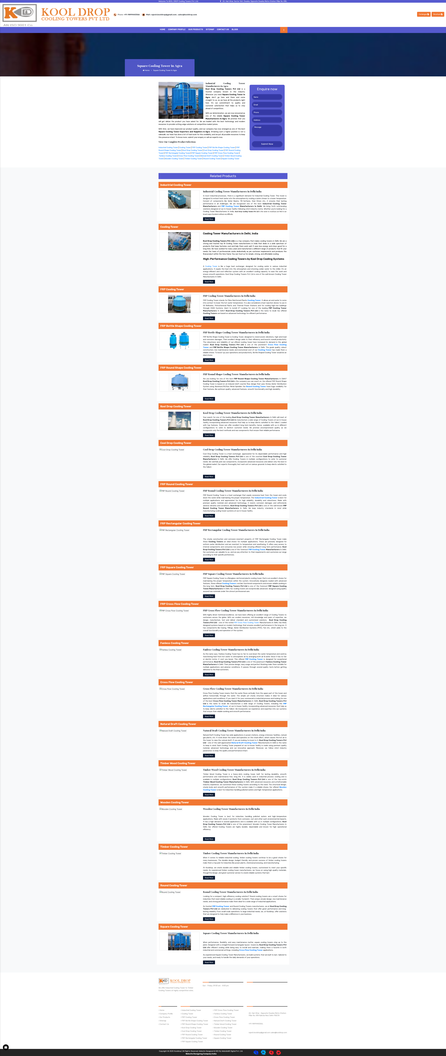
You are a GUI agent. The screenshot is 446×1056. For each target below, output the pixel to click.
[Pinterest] (271, 1052)
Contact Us (223, 29)
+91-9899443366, (256, 1024)
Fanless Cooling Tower (168, 156)
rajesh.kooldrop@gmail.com (164, 15)
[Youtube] (278, 1052)
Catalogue (423, 14)
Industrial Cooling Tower (168, 147)
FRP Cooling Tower (199, 147)
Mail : (148, 15)
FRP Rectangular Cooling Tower (177, 153)
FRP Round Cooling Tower (192, 1035)
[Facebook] (256, 1052)
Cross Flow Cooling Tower (188, 156)
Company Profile (176, 29)
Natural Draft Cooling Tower (212, 156)
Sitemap (210, 29)
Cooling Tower (185, 147)
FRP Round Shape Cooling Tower (194, 1024)
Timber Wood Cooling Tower (224, 1024)
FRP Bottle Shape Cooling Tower (222, 147)
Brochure (437, 14)
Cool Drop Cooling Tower (214, 150)
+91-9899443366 (132, 15)
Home (162, 29)
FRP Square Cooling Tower (202, 153)
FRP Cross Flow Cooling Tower (226, 153)
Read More (209, 219)
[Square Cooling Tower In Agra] (181, 100)
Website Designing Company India (201, 1054)
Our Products (195, 29)
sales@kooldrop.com (187, 15)
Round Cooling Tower (212, 159)
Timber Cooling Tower (193, 159)
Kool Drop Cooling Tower (192, 150)
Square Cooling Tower (230, 159)
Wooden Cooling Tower (174, 159)
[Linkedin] (263, 1052)
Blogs (235, 29)
